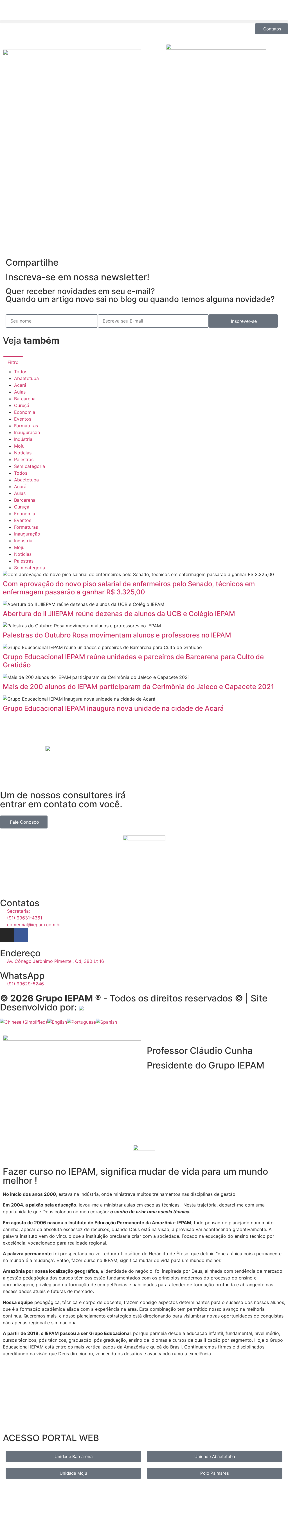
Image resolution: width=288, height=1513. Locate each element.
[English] (57, 1022)
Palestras (23, 459)
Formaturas (26, 425)
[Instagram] (7, 935)
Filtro (13, 362)
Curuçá (21, 405)
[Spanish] (106, 1022)
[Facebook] (21, 935)
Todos (20, 371)
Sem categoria (29, 466)
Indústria (23, 439)
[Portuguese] (81, 1022)
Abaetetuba (26, 378)
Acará (20, 385)
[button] (144, 21)
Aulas (20, 392)
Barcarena (24, 398)
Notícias (23, 453)
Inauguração (27, 432)
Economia (24, 412)
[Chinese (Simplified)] (23, 1022)
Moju (19, 446)
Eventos (22, 419)
